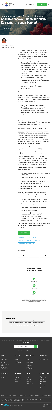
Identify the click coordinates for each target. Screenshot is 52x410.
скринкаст (37, 240)
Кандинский (18, 377)
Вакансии (28, 379)
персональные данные (46, 395)
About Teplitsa (29, 383)
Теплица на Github (5, 379)
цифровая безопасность (27, 243)
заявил (24, 50)
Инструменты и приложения (28, 237)
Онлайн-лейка (18, 379)
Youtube (43, 383)
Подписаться (42, 4)
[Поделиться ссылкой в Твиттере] (23, 255)
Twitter (43, 385)
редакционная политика (34, 395)
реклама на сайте (22, 395)
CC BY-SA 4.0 (23, 400)
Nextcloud (21, 132)
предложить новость (11, 395)
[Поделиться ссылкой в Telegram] (45, 255)
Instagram (43, 379)
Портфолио (28, 381)
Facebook (43, 377)
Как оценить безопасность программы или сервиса (23, 325)
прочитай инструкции (38, 299)
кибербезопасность (25, 240)
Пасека (16, 381)
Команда (28, 377)
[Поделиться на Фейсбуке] (34, 255)
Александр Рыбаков (7, 45)
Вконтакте (43, 381)
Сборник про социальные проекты (4, 361)
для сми (2, 395)
